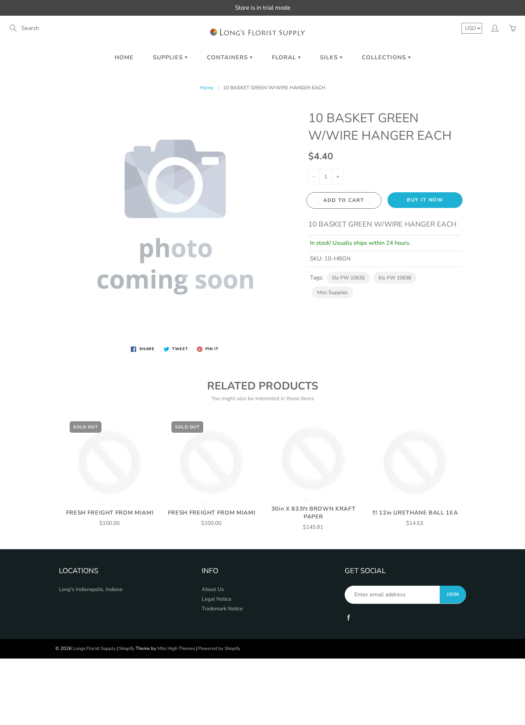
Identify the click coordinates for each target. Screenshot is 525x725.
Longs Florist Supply (94, 648)
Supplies (169, 57)
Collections (385, 57)
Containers (228, 57)
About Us (213, 589)
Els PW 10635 (348, 277)
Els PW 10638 (395, 277)
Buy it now (425, 200)
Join (453, 594)
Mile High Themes (176, 648)
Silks (330, 57)
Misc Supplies (332, 292)
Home (124, 57)
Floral (285, 57)
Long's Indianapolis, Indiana (90, 589)
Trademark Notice (222, 608)
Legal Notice (216, 598)
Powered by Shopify (219, 648)
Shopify (127, 648)
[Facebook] (348, 617)
